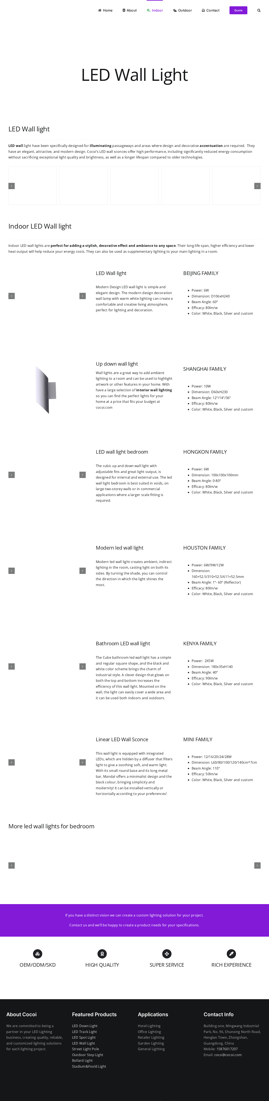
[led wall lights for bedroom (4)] (102, 865)
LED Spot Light (84, 1037)
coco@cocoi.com (228, 1055)
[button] (259, 10)
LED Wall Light (83, 1043)
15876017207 (227, 1049)
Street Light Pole (85, 1049)
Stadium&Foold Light (89, 1066)
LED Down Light (85, 1026)
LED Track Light (84, 1031)
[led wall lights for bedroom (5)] (166, 865)
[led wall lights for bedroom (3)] (38, 865)
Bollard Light (82, 1060)
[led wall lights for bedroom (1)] (230, 865)
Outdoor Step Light (87, 1055)
